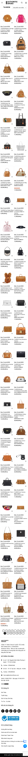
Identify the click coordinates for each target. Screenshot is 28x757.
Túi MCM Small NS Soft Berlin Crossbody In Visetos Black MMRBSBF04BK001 (20, 264)
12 (17, 633)
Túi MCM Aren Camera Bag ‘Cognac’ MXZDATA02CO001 (19, 493)
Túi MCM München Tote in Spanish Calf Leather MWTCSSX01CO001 (7, 468)
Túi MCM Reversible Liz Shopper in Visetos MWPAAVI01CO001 (6, 595)
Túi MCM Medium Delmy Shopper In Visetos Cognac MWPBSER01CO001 (20, 416)
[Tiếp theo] (23, 633)
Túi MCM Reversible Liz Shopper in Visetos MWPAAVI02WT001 (20, 158)
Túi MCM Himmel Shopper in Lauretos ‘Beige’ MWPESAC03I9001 (7, 620)
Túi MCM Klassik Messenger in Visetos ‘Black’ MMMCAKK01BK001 (19, 315)
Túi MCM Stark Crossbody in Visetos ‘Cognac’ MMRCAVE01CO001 (20, 55)
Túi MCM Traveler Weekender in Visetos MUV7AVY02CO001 (19, 289)
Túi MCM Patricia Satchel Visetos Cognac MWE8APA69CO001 (7, 366)
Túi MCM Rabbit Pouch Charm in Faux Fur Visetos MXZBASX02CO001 (7, 289)
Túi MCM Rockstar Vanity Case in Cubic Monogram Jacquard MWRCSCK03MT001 (7, 158)
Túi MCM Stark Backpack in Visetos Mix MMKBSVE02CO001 (20, 595)
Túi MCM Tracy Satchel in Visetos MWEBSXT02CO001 (20, 341)
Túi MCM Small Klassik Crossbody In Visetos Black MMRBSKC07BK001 (7, 570)
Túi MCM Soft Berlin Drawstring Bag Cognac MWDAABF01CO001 (6, 184)
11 (14, 633)
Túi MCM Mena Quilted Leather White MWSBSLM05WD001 (6, 314)
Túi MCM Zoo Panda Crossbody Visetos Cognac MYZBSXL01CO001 (6, 132)
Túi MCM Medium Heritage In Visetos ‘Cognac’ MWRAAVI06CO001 (7, 30)
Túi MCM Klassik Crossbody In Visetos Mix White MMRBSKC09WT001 (20, 391)
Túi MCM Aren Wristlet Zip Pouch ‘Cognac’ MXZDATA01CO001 (7, 341)
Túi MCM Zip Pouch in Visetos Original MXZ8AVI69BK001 (19, 545)
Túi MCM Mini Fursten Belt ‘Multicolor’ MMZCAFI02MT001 (7, 518)
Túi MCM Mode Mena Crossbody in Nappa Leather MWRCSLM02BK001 (6, 443)
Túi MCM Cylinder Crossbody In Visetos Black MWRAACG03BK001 (20, 468)
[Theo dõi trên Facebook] (2, 711)
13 (20, 633)
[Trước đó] (3, 631)
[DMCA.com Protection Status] (5, 684)
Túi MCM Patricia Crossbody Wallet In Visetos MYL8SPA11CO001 (19, 212)
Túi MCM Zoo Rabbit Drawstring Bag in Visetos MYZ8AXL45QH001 (7, 238)
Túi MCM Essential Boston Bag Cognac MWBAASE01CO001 (20, 80)
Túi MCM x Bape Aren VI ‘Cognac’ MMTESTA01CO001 (6, 80)
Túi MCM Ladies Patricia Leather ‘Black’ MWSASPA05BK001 (6, 263)
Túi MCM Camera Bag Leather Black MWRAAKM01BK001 (6, 55)
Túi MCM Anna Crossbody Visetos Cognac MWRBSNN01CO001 (7, 391)
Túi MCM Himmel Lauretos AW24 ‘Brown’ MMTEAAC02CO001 (20, 620)
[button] (2, 2)
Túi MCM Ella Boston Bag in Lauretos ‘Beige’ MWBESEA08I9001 (20, 184)
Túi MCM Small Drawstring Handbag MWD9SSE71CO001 (7, 545)
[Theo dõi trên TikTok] (10, 711)
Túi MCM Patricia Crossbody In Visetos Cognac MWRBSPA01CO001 (19, 106)
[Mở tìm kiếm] (21, 2)
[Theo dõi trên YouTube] (19, 711)
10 (10, 633)
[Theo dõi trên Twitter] (15, 711)
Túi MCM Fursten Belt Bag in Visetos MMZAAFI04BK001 (20, 238)
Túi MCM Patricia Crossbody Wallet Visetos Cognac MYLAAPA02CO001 (20, 519)
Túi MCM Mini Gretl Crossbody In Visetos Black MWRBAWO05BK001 (7, 416)
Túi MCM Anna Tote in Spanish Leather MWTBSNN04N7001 (19, 442)
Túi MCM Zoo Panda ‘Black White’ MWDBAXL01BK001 (7, 211)
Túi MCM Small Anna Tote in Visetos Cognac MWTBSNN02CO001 (20, 570)
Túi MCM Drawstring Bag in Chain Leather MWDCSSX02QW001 (20, 30)
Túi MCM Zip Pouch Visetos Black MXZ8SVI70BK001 (19, 366)
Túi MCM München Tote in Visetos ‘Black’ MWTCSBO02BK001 (7, 493)
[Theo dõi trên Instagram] (6, 711)
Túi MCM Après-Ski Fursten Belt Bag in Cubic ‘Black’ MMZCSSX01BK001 (7, 105)
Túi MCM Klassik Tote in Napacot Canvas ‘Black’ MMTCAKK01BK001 (20, 131)
